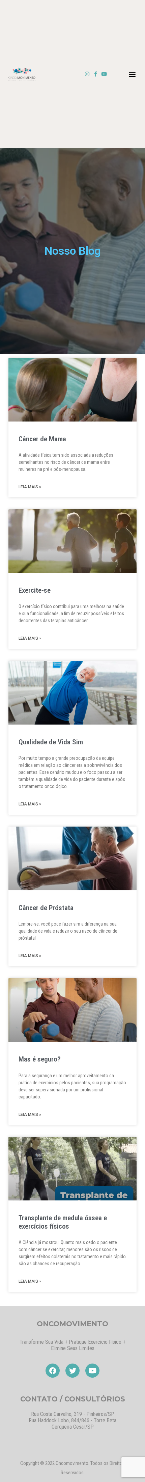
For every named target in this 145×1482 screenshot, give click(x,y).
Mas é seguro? (40, 1059)
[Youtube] (104, 74)
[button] (132, 74)
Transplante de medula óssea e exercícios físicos (63, 1222)
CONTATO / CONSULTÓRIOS (72, 1399)
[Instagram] (87, 74)
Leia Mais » (30, 487)
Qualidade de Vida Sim (51, 742)
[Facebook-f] (95, 74)
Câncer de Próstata (46, 908)
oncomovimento (72, 1324)
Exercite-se (35, 590)
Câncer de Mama (42, 439)
